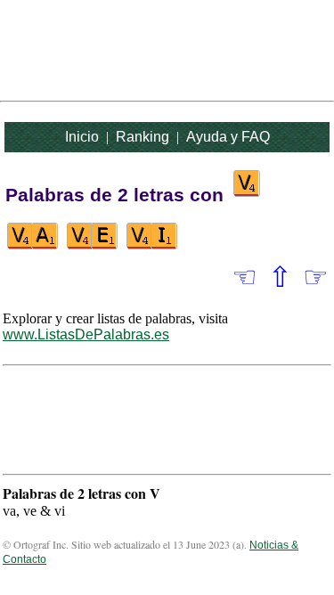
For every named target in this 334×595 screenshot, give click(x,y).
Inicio (82, 136)
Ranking (142, 136)
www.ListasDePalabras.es (86, 334)
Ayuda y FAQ (228, 136)
